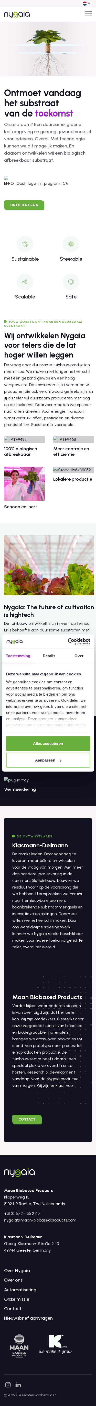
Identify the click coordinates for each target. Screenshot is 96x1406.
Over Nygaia (17, 1270)
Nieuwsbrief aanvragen (28, 1318)
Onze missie (16, 1299)
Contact (13, 1308)
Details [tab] (49, 655)
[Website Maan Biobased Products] (19, 1345)
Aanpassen (45, 760)
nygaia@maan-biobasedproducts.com (40, 1220)
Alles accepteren (48, 743)
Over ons (13, 1280)
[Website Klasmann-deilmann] (55, 1344)
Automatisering (20, 1290)
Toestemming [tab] (18, 655)
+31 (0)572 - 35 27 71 (22, 1213)
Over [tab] (78, 655)
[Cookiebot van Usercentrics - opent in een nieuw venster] (68, 641)
